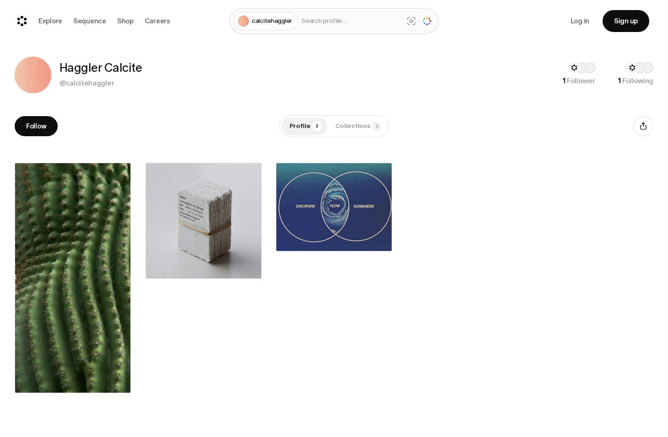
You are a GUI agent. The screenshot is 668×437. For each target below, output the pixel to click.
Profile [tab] (304, 126)
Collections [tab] (356, 126)
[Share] (643, 126)
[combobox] (350, 21)
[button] (33, 75)
